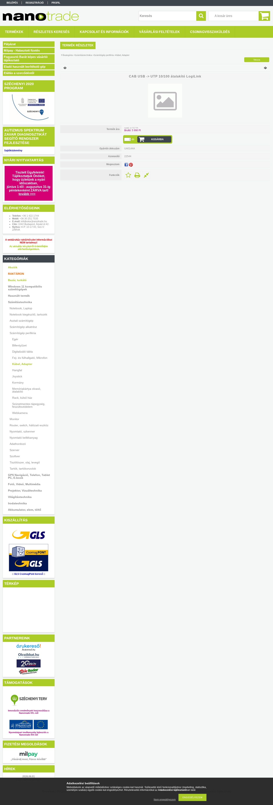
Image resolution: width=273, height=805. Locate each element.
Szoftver (15, 456)
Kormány (18, 382)
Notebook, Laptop (21, 308)
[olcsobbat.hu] (29, 658)
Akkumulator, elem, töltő (24, 509)
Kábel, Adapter (22, 364)
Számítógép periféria (23, 333)
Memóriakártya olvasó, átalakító (26, 390)
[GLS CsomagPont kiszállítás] (29, 541)
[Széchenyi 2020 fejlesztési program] (28, 108)
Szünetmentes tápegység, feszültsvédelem (28, 405)
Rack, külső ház (22, 397)
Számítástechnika (20, 302)
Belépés (12, 2)
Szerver (14, 450)
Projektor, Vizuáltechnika (25, 490)
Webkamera (20, 412)
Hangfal (17, 370)
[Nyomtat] (137, 175)
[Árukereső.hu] (29, 646)
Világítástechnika (20, 497)
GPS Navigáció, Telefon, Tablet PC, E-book (29, 476)
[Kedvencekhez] (128, 175)
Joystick (17, 376)
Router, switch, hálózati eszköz (29, 425)
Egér (15, 339)
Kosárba (157, 139)
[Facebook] (126, 165)
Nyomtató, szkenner (22, 431)
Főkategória (67, 55)
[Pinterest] (131, 165)
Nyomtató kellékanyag (24, 437)
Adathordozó (18, 443)
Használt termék (19, 295)
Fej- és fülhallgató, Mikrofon (29, 357)
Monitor (14, 419)
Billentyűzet (19, 345)
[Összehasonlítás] (146, 175)
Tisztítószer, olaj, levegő (25, 462)
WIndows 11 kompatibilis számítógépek (25, 288)
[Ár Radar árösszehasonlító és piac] (29, 674)
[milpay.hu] (28, 754)
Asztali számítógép (21, 320)
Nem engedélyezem (165, 799)
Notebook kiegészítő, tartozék (28, 314)
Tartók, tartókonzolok (23, 468)
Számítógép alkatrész (23, 326)
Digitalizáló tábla (22, 351)
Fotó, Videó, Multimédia (24, 484)
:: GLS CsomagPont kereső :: (28, 574)
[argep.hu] (29, 666)
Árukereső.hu (28, 649)
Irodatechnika (17, 503)
